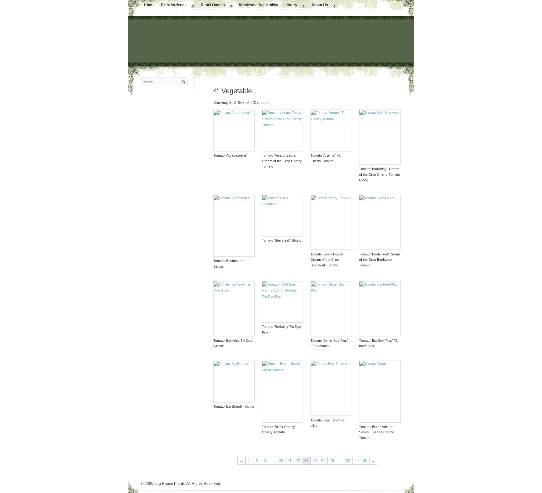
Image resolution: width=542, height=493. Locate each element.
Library (289, 5)
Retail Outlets (211, 5)
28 (348, 460)
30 (365, 460)
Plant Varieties (172, 5)
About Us (318, 5)
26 (332, 460)
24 (315, 460)
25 (323, 460)
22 (298, 460)
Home (149, 5)
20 (281, 460)
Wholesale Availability (258, 5)
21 (289, 460)
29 (356, 460)
